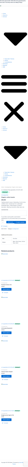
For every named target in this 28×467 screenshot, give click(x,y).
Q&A (4, 67)
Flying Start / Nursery (9, 58)
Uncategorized (8, 187)
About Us (5, 15)
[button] (14, 97)
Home (4, 13)
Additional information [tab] (6, 235)
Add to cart (10, 222)
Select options (6, 289)
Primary (6, 60)
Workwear (5, 63)
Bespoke (5, 65)
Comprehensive (8, 62)
